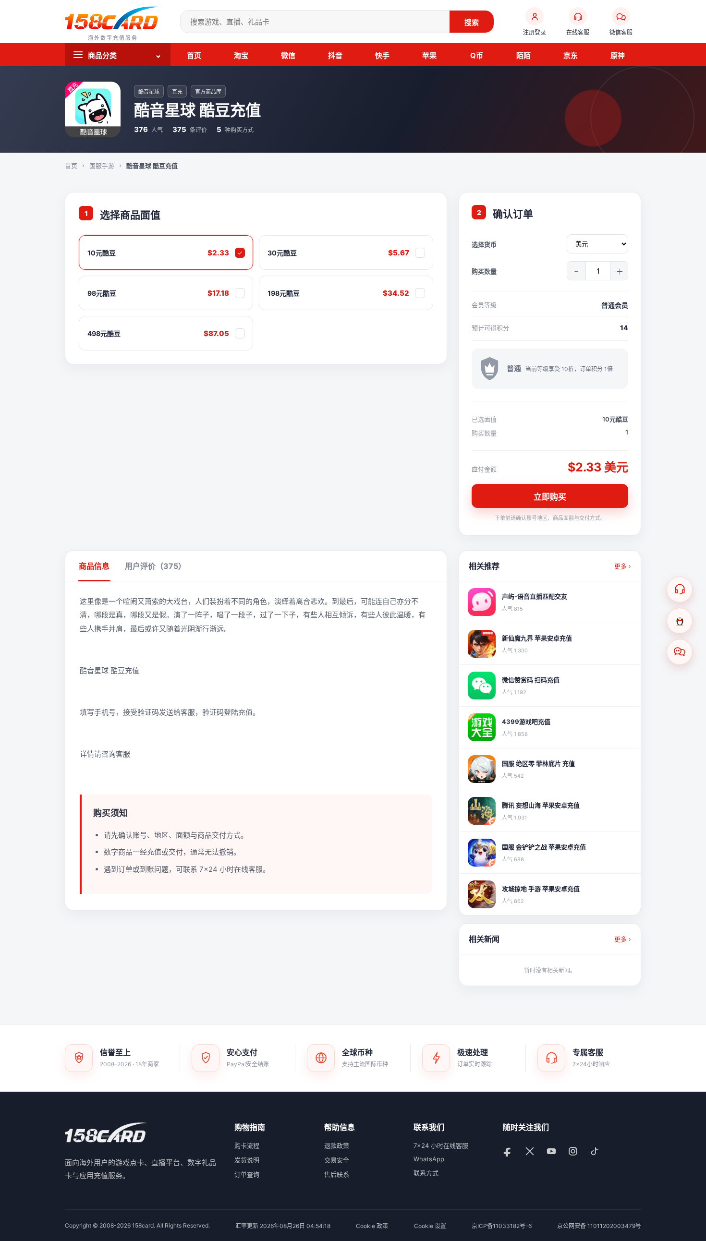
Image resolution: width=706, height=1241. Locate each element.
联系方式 (426, 1173)
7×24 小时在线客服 (441, 1145)
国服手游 (101, 165)
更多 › (622, 566)
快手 (382, 55)
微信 (288, 55)
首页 (194, 55)
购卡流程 (246, 1145)
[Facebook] (509, 1152)
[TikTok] (595, 1152)
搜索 (471, 22)
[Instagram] (574, 1152)
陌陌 (523, 55)
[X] (530, 1152)
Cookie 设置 (430, 1225)
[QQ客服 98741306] (680, 621)
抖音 (335, 55)
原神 (617, 55)
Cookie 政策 (372, 1225)
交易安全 (336, 1160)
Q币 (476, 55)
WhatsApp (429, 1159)
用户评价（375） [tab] (155, 566)
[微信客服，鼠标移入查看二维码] (680, 652)
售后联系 (336, 1174)
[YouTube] (552, 1152)
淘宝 (241, 55)
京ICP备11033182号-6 (502, 1225)
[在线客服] (680, 589)
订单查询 (246, 1174)
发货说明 (246, 1160)
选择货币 (484, 244)
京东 (570, 55)
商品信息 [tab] (94, 566)
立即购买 (550, 497)
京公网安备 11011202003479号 (599, 1225)
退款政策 (336, 1145)
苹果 (429, 55)
